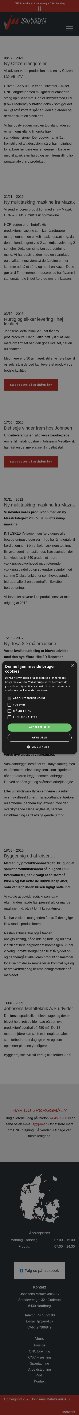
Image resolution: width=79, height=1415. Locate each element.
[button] (39, 747)
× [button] (72, 665)
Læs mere (42, 690)
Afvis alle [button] (39, 737)
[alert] (39, 707)
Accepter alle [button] (39, 727)
